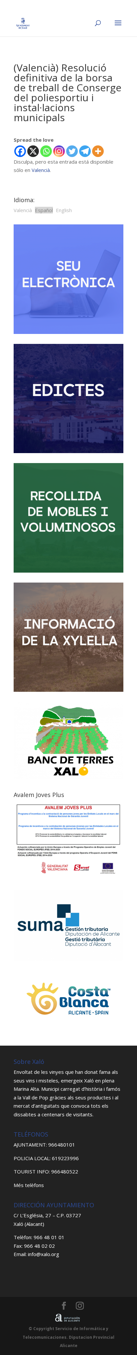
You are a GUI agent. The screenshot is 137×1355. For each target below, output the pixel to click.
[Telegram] (85, 151)
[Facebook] (20, 151)
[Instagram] (59, 151)
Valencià (41, 170)
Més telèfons (29, 1185)
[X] (33, 151)
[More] (98, 151)
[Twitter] (72, 151)
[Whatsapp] (46, 151)
